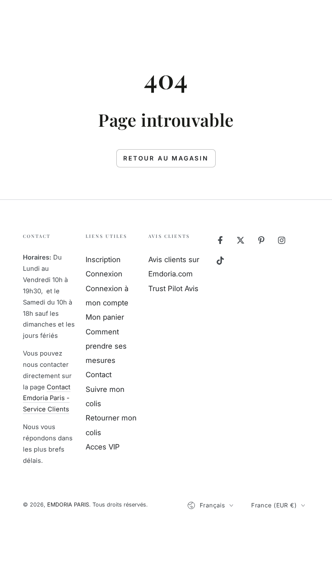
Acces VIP (103, 447)
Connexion (104, 273)
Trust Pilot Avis (173, 288)
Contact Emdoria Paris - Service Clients (46, 398)
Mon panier (105, 317)
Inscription (103, 259)
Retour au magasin (166, 158)
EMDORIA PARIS (68, 504)
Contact (99, 374)
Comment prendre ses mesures (106, 346)
